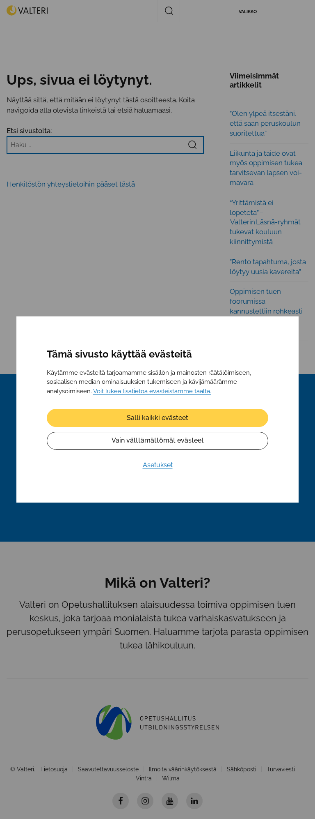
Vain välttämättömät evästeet (158, 440)
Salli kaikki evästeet (157, 418)
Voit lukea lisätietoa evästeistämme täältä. (152, 391)
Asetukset (158, 465)
